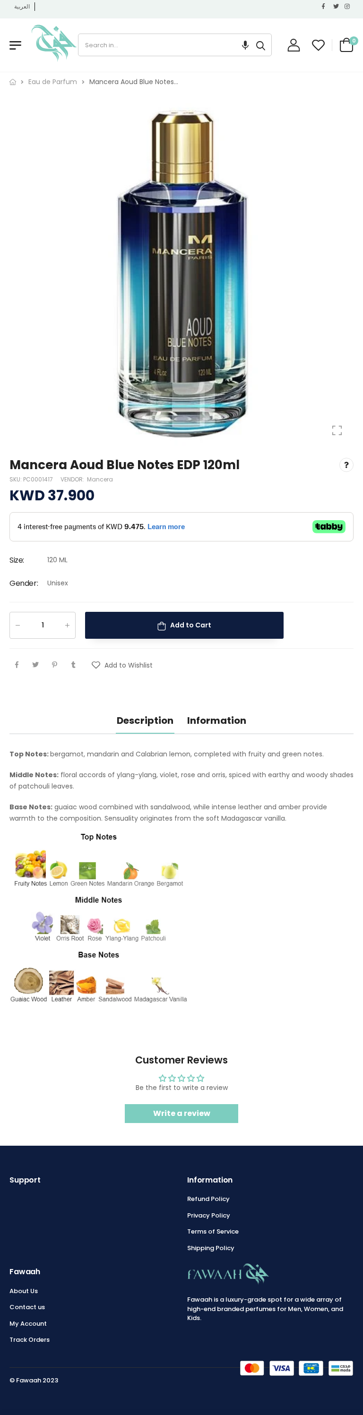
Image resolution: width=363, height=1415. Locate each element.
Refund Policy (208, 1198)
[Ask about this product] (346, 465)
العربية (22, 6)
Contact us (27, 1307)
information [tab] (216, 720)
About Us (23, 1290)
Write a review (181, 1113)
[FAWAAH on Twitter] (336, 6)
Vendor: (73, 480)
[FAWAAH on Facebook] (325, 6)
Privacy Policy (208, 1215)
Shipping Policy (210, 1247)
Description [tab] (145, 720)
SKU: (16, 480)
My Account (28, 1323)
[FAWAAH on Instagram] (348, 6)
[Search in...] (260, 45)
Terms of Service (213, 1231)
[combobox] (164, 45)
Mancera (100, 480)
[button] (245, 45)
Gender (23, 583)
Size (16, 560)
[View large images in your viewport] (337, 430)
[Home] (12, 82)
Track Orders (29, 1339)
